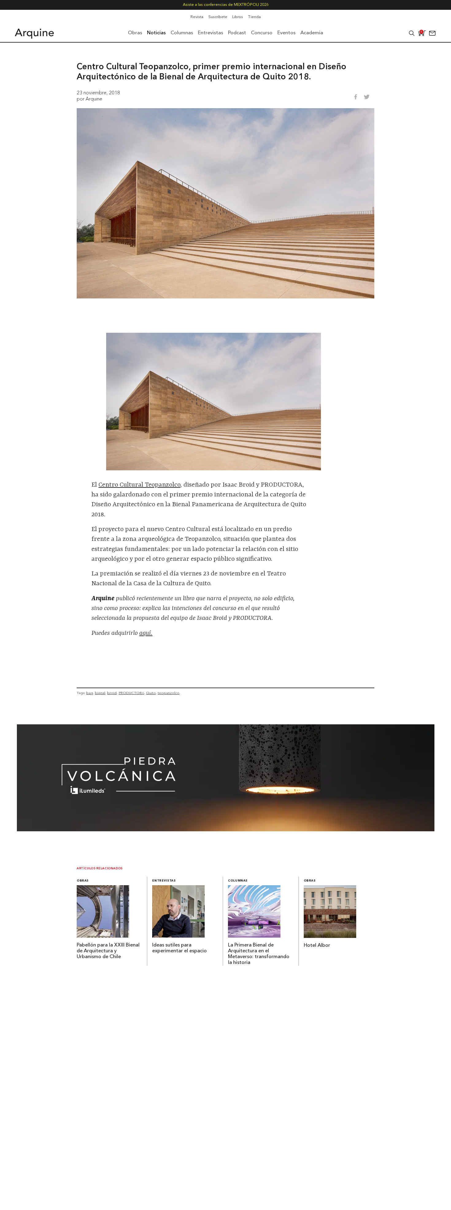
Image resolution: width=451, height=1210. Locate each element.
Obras (83, 880)
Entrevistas (163, 880)
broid (112, 693)
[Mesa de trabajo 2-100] (225, 829)
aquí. (145, 633)
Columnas (238, 880)
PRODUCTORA (131, 693)
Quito (151, 693)
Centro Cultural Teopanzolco (139, 485)
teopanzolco (168, 693)
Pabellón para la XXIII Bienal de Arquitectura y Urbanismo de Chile (108, 951)
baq (89, 693)
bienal (100, 693)
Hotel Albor (317, 945)
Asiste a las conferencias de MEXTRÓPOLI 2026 (225, 5)
